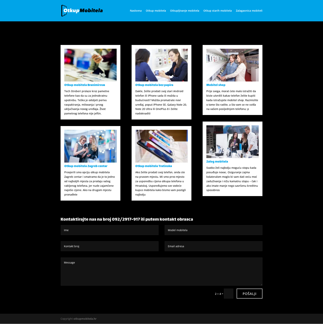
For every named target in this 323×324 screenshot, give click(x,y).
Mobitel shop (215, 85)
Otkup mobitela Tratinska (153, 166)
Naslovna (136, 10)
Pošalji (249, 293)
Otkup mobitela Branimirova (84, 85)
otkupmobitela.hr (84, 318)
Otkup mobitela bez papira (154, 85)
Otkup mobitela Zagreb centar (85, 166)
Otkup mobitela (156, 10)
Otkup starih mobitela (217, 10)
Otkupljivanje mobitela (184, 10)
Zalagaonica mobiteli (249, 10)
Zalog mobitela (217, 162)
